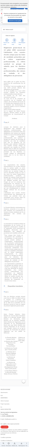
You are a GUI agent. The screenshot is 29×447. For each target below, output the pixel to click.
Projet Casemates (5, 404)
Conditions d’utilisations (6, 440)
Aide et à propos (5, 401)
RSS (2, 395)
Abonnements (4, 392)
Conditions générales (6, 437)
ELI (1, 407)
